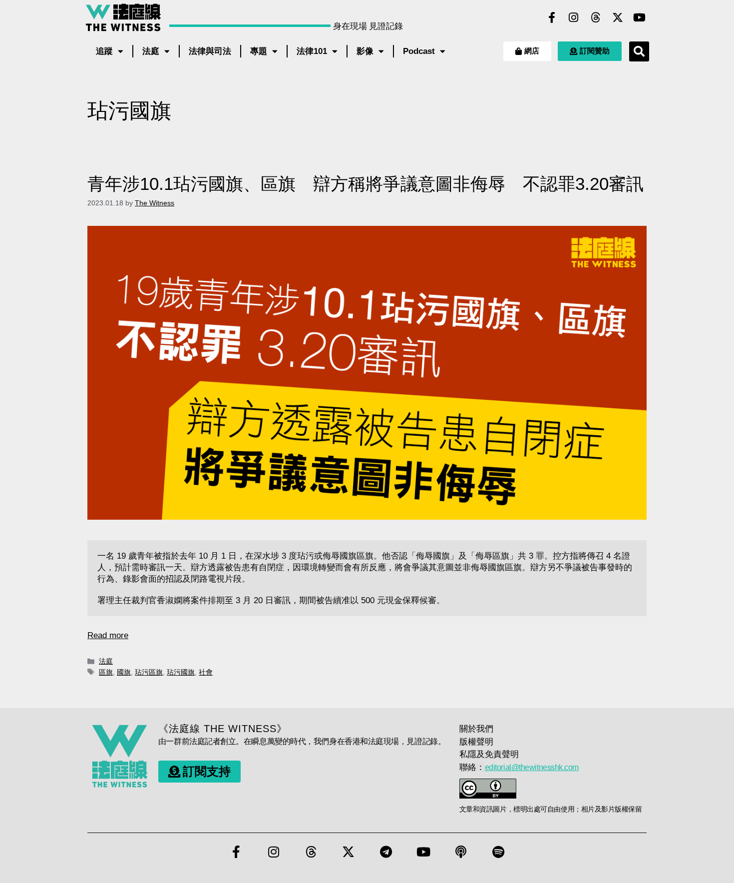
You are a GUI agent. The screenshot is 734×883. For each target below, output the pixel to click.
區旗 (106, 672)
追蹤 (104, 51)
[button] (639, 51)
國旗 (124, 672)
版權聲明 (476, 742)
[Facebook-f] (552, 17)
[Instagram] (574, 17)
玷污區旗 (149, 672)
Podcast (419, 51)
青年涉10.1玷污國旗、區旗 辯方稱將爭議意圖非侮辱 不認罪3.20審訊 (365, 183)
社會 (206, 672)
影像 (365, 51)
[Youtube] (640, 17)
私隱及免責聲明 (489, 754)
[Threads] (596, 17)
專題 (258, 51)
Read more (107, 635)
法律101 (312, 51)
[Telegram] (385, 851)
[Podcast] (460, 851)
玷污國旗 (181, 672)
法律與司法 (210, 51)
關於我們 (476, 729)
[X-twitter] (618, 17)
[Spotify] (498, 851)
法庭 (150, 51)
